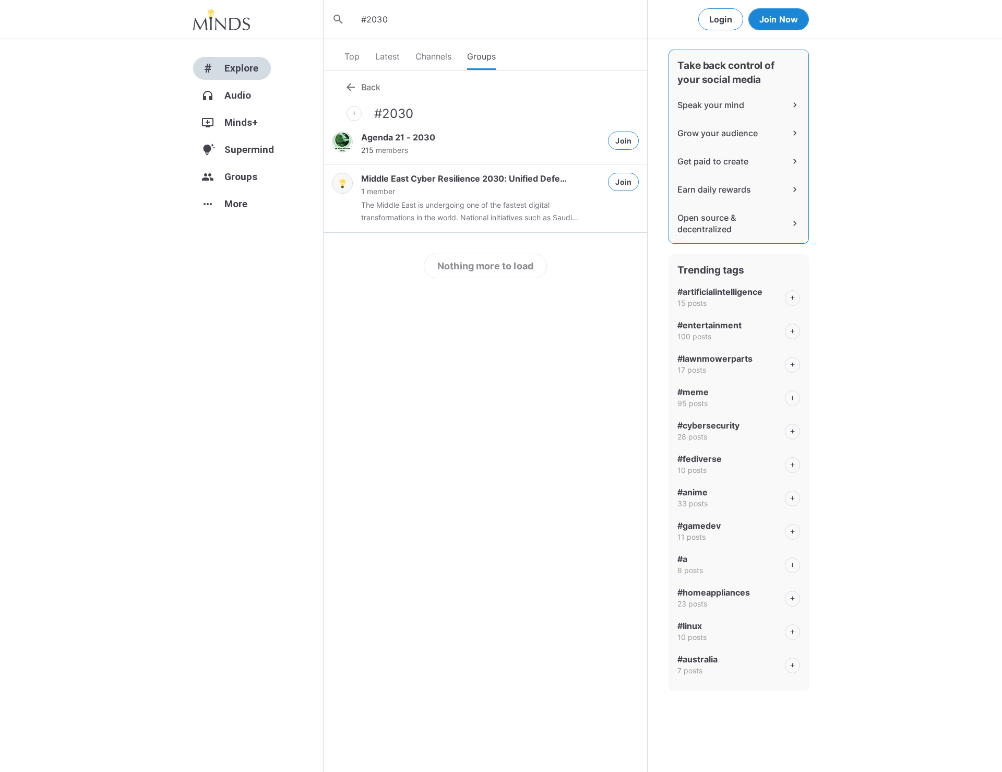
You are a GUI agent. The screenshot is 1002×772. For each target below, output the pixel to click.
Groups (481, 56)
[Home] (221, 19)
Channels (433, 56)
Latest (387, 56)
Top (352, 56)
